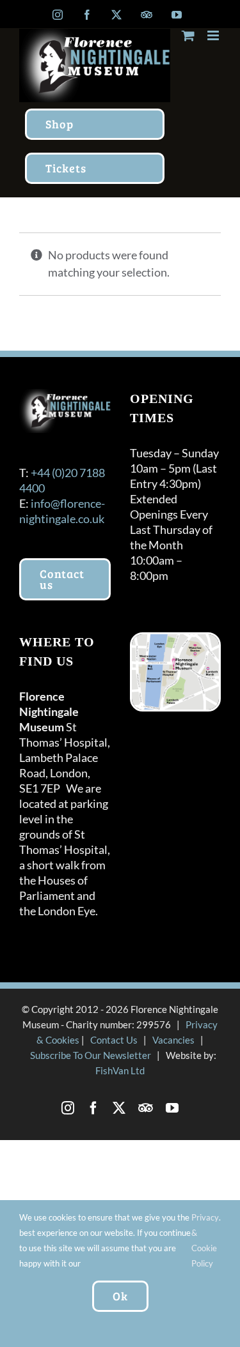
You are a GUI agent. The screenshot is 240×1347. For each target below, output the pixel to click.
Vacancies (173, 1040)
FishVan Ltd (120, 1070)
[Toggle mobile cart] (188, 35)
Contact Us (114, 1040)
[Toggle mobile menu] (214, 35)
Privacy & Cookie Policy (205, 1240)
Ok (120, 1296)
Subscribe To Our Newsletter (90, 1055)
